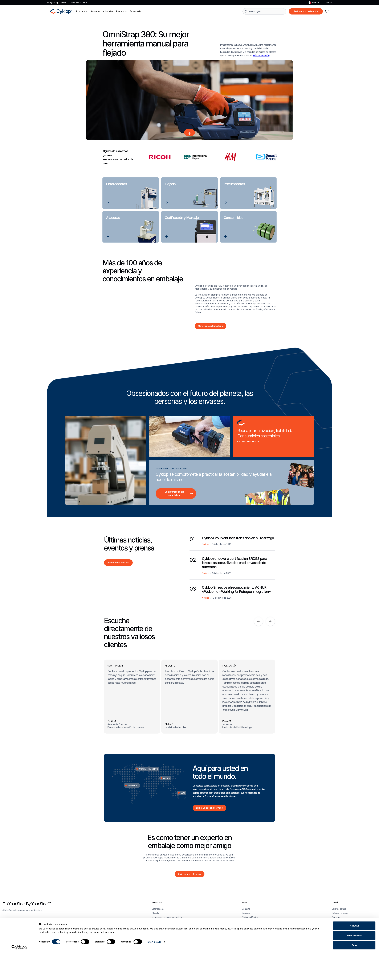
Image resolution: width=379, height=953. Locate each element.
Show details (154, 942)
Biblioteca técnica (250, 917)
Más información (261, 55)
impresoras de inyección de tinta (167, 917)
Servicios (246, 913)
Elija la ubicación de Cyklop (209, 807)
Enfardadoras (158, 909)
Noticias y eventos (340, 913)
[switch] (85, 941)
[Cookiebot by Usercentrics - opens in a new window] (19, 947)
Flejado (155, 913)
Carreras (336, 917)
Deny (354, 945)
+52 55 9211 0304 (79, 2)
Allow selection (354, 935)
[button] (82, 11)
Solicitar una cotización (306, 11)
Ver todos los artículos (118, 562)
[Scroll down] (189, 132)
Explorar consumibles (248, 441)
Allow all (354, 925)
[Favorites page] (327, 11)
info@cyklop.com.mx (56, 2)
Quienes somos (339, 909)
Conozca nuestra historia (210, 326)
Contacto (328, 2)
